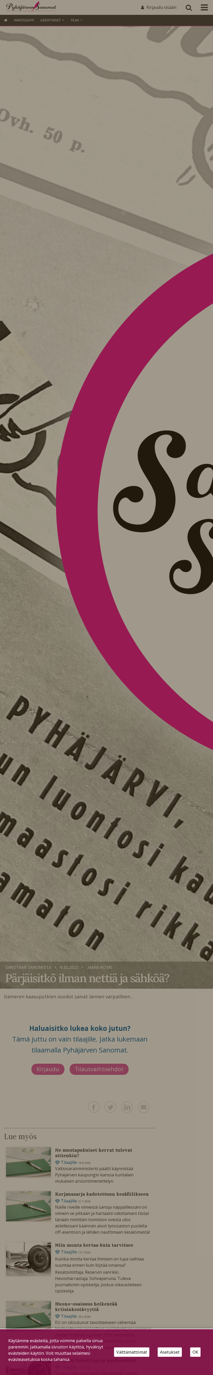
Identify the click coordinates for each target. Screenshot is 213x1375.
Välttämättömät (131, 1352)
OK (195, 1352)
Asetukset (169, 1352)
